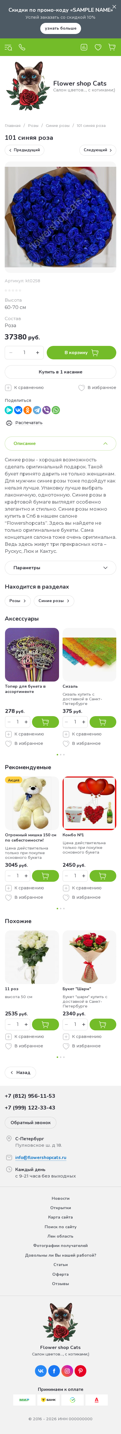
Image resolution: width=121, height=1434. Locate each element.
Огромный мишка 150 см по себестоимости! (30, 837)
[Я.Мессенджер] (9, 410)
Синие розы (58, 125)
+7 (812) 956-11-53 (30, 1096)
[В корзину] (45, 722)
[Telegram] (37, 410)
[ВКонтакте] (18, 410)
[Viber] (46, 410)
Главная (13, 125)
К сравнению (29, 387)
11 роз (12, 989)
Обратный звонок (31, 1123)
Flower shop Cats (80, 83)
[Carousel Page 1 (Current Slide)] (57, 754)
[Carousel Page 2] (60, 754)
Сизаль (70, 686)
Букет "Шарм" (77, 989)
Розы (33, 125)
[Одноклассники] (27, 410)
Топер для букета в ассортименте (25, 689)
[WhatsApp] (56, 410)
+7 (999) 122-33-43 (30, 1107)
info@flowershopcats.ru (40, 1158)
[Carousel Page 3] (64, 754)
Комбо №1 (73, 835)
